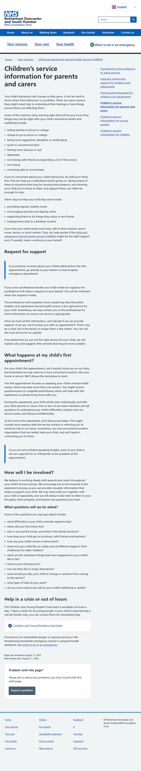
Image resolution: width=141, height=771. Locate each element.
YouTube (77, 734)
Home (10, 32)
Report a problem (22, 690)
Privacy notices (46, 741)
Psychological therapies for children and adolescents (116, 94)
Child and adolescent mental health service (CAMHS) (70, 59)
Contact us (127, 32)
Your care (41, 44)
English (122, 7)
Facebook (78, 719)
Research (68, 32)
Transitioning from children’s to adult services (117, 70)
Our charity (88, 32)
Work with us (46, 748)
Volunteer (108, 32)
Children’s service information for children (115, 132)
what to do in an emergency (39, 644)
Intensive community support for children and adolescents (115, 82)
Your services (17, 44)
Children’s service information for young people (114, 120)
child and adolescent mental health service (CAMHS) (45, 234)
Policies (42, 719)
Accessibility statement (50, 734)
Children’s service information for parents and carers (117, 106)
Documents (45, 727)
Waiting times (48, 32)
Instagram (78, 741)
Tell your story (80, 748)
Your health (65, 44)
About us (26, 32)
